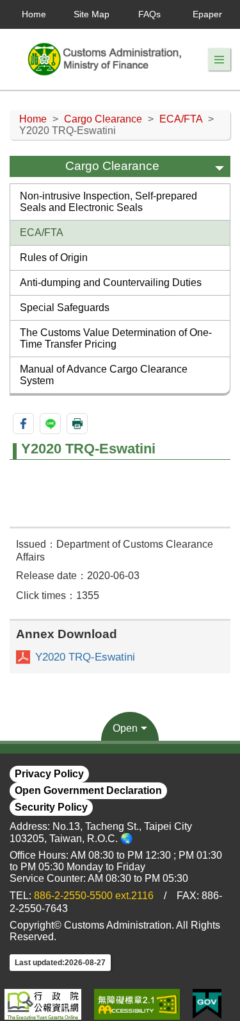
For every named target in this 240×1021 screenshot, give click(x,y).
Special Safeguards (64, 307)
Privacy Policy (49, 773)
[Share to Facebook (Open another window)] (23, 423)
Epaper (207, 14)
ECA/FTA (180, 119)
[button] (219, 59)
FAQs (149, 14)
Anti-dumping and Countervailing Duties (111, 282)
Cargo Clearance (103, 119)
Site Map (91, 14)
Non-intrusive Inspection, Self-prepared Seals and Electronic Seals (108, 201)
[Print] (77, 423)
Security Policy (51, 807)
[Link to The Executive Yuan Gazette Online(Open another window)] (42, 1004)
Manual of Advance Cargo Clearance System (104, 375)
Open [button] (125, 728)
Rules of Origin (54, 257)
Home (34, 14)
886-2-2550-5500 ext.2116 (94, 895)
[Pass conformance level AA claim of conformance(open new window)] (137, 1004)
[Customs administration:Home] (108, 59)
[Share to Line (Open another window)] (50, 423)
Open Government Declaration (88, 790)
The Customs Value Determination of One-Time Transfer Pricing (116, 338)
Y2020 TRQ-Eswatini (85, 657)
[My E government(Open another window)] (207, 1004)
